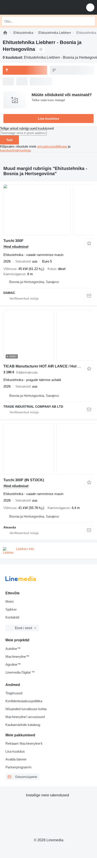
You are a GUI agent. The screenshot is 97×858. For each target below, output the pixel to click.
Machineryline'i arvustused (25, 717)
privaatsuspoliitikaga (52, 146)
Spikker (11, 609)
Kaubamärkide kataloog (22, 725)
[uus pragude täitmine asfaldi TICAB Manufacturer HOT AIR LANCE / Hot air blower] (48, 335)
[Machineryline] (5, 32)
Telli (9, 140)
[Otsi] (90, 21)
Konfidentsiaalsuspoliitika (23, 701)
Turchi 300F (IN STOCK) (23, 480)
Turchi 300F (13, 241)
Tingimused (13, 693)
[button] (90, 7)
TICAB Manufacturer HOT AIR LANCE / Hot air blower (48, 366)
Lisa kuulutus (48, 118)
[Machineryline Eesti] (31, 7)
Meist (9, 601)
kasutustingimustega (15, 150)
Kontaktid (12, 617)
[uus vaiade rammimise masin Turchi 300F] (48, 209)
